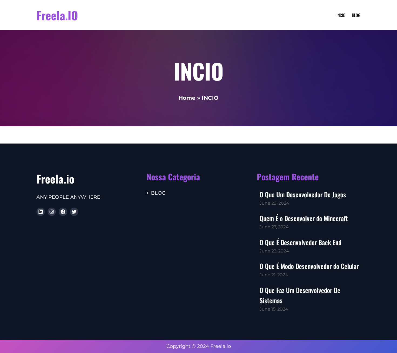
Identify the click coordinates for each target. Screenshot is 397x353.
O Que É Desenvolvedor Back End (300, 242)
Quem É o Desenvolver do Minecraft (304, 218)
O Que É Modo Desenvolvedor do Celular (309, 266)
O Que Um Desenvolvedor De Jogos (303, 194)
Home (187, 98)
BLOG (158, 193)
